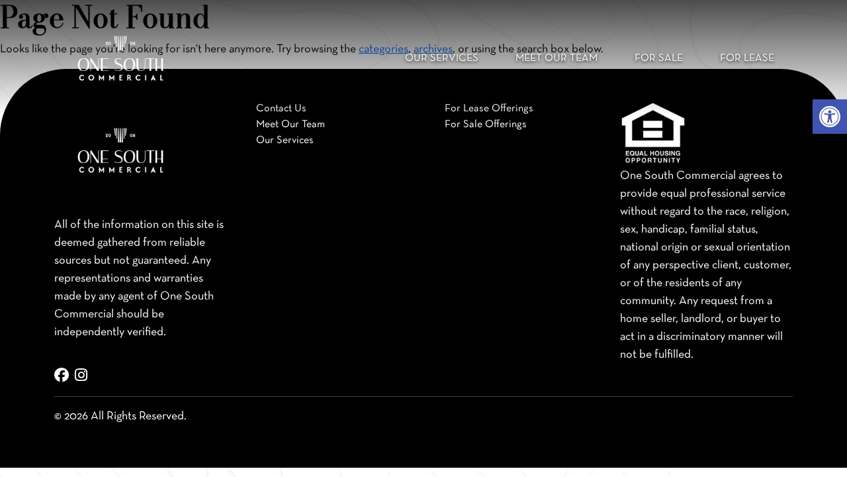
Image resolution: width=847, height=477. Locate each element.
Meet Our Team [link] (556, 58)
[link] (830, 116)
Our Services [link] (441, 58)
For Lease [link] (747, 58)
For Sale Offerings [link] (486, 124)
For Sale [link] (659, 58)
